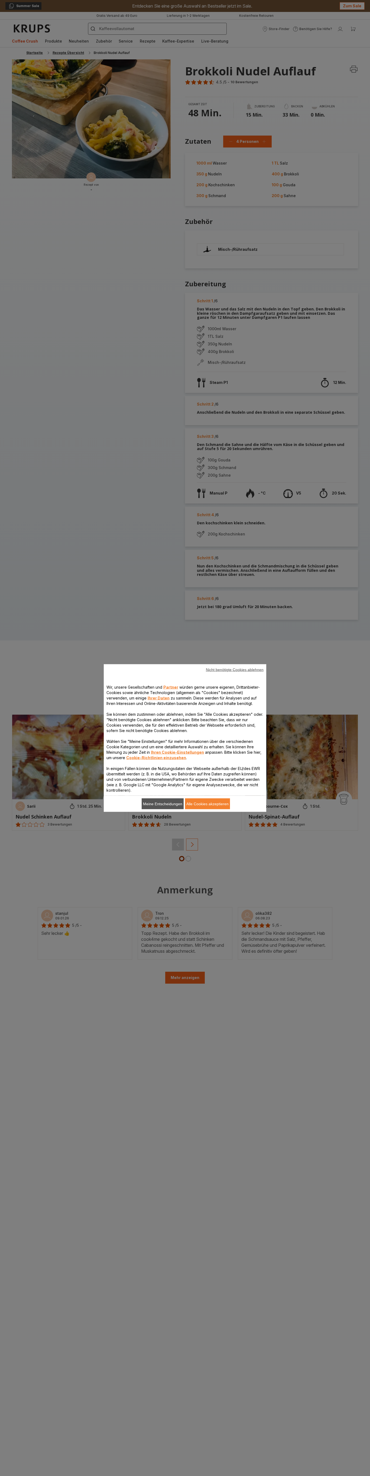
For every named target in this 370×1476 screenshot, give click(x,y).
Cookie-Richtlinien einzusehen (156, 757)
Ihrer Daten (159, 698)
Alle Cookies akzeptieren (207, 804)
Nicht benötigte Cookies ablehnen (235, 670)
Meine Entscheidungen (162, 804)
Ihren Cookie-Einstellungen (177, 752)
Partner (170, 687)
